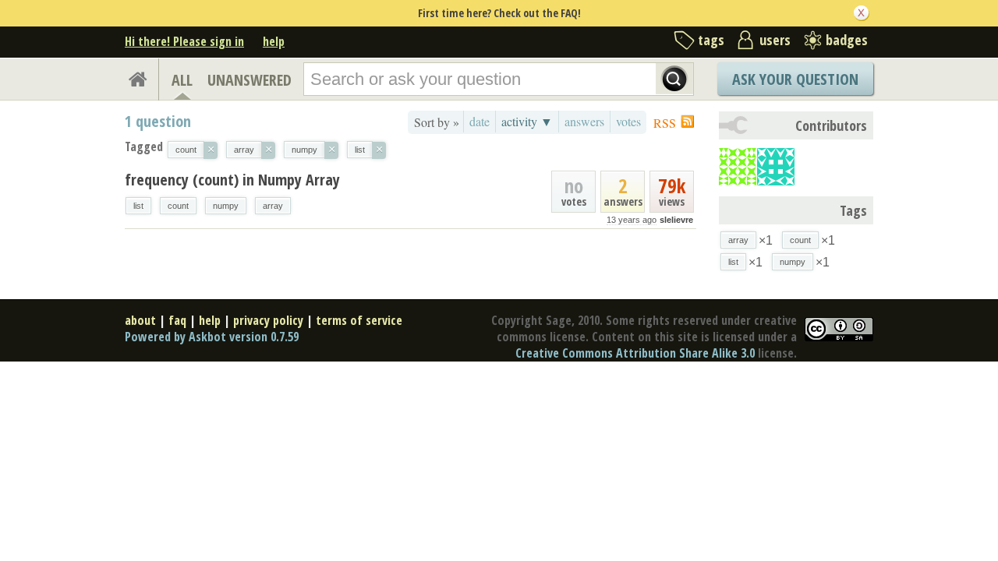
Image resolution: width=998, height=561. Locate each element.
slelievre (676, 219)
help (274, 41)
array (273, 205)
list (138, 205)
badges (847, 39)
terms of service (359, 320)
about (140, 320)
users (775, 39)
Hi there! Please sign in (184, 41)
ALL (182, 79)
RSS (664, 123)
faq (177, 320)
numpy (226, 205)
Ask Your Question (795, 79)
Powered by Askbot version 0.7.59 (212, 336)
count (178, 205)
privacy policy (268, 320)
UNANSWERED (249, 79)
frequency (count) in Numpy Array (232, 179)
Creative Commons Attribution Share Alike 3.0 (635, 353)
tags (711, 39)
